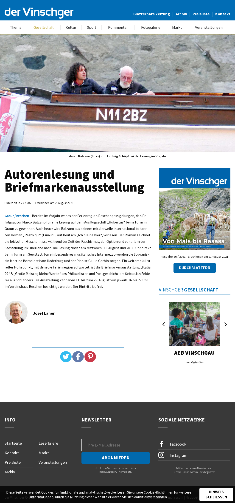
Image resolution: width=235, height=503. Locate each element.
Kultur (71, 27)
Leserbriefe (48, 443)
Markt (177, 27)
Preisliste (201, 14)
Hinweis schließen (216, 494)
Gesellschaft (44, 27)
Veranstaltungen (209, 27)
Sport (91, 27)
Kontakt (222, 14)
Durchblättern (194, 267)
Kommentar (118, 27)
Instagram (178, 455)
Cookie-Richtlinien (158, 492)
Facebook (177, 444)
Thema (15, 27)
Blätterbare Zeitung (151, 14)
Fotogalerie (150, 27)
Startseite (13, 443)
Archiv (181, 14)
